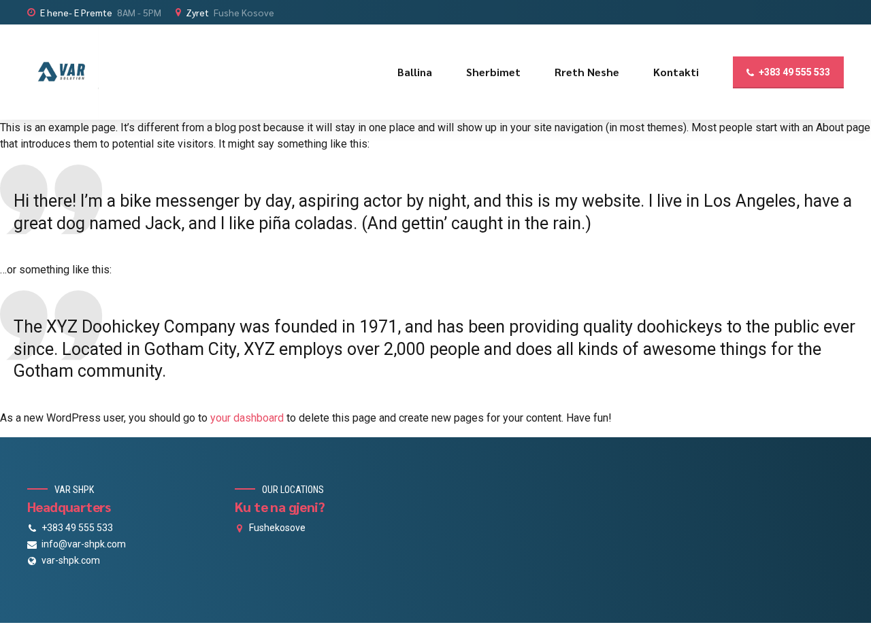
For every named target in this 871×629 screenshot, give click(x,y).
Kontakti (676, 72)
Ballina (414, 72)
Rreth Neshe (587, 72)
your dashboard (247, 417)
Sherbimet (493, 72)
